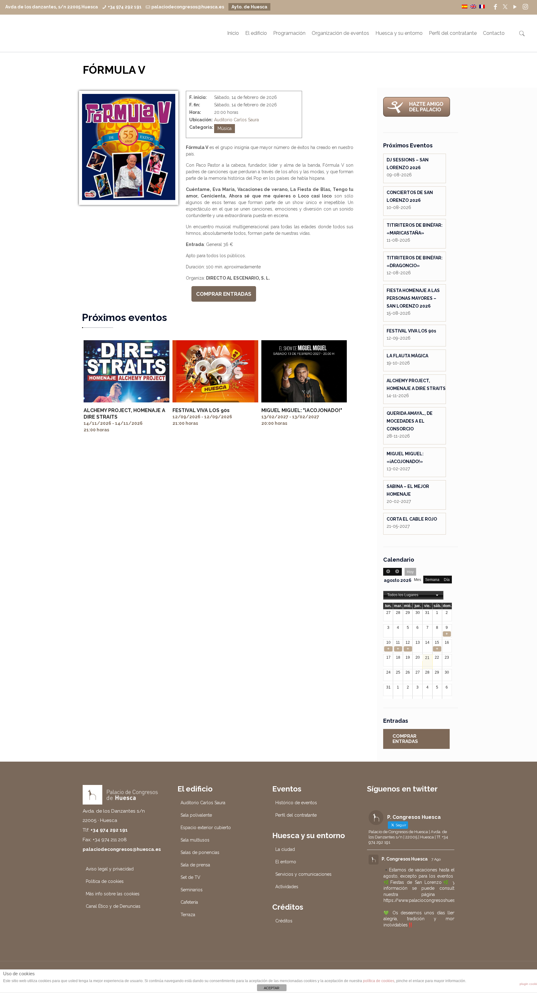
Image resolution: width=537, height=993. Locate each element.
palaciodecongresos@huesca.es (187, 6)
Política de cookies (105, 881)
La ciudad (285, 849)
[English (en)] (473, 6)
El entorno (285, 861)
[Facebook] (495, 7)
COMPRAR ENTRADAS (223, 294)
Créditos (283, 920)
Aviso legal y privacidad (110, 868)
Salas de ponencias (200, 852)
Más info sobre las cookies (113, 893)
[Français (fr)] (482, 6)
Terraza (188, 914)
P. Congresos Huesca (405, 858)
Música (225, 128)
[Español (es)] (464, 6)
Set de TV (190, 877)
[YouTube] (515, 7)
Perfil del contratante (296, 815)
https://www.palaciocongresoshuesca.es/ (425, 900)
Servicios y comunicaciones (303, 874)
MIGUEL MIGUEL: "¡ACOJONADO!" (301, 410)
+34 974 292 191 (125, 6)
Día (447, 580)
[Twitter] (505, 7)
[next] (397, 572)
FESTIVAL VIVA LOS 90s (201, 410)
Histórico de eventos (296, 802)
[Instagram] (525, 7)
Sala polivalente (196, 815)
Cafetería (189, 902)
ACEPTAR (271, 988)
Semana (432, 580)
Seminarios (192, 889)
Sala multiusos (195, 840)
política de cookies (378, 981)
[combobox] (413, 595)
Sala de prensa (195, 864)
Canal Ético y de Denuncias (113, 906)
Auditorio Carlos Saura (236, 119)
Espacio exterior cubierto (206, 827)
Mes (417, 580)
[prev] (387, 572)
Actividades (286, 886)
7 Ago (436, 859)
